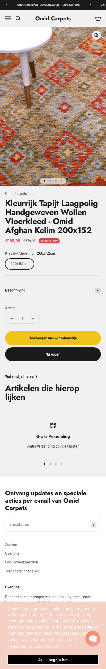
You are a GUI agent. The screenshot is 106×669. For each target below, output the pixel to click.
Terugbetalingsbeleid (22, 571)
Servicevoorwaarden (21, 562)
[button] (92, 638)
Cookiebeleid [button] (46, 646)
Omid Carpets (16, 193)
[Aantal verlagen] (11, 318)
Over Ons (12, 553)
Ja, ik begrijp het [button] (53, 660)
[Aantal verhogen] (32, 318)
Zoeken (11, 544)
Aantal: (10, 308)
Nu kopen (53, 354)
